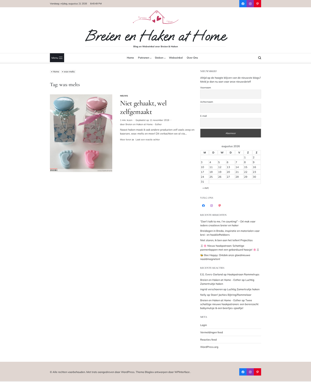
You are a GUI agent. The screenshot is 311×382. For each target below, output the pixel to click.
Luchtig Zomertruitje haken (243, 289)
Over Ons (192, 57)
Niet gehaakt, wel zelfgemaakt (143, 107)
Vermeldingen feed (211, 332)
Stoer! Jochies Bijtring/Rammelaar (231, 294)
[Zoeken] (259, 57)
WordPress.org (209, 346)
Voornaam (205, 87)
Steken (159, 57)
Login (203, 325)
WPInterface (182, 372)
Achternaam (206, 101)
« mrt (206, 188)
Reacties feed (208, 339)
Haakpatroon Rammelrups (243, 274)
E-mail (203, 115)
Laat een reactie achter (148, 139)
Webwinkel (176, 57)
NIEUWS (124, 96)
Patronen (143, 57)
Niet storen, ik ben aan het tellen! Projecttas (226, 240)
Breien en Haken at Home (155, 36)
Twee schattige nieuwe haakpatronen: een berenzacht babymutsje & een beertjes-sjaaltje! (229, 304)
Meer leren (127, 139)
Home (130, 57)
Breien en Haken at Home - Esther (144, 124)
